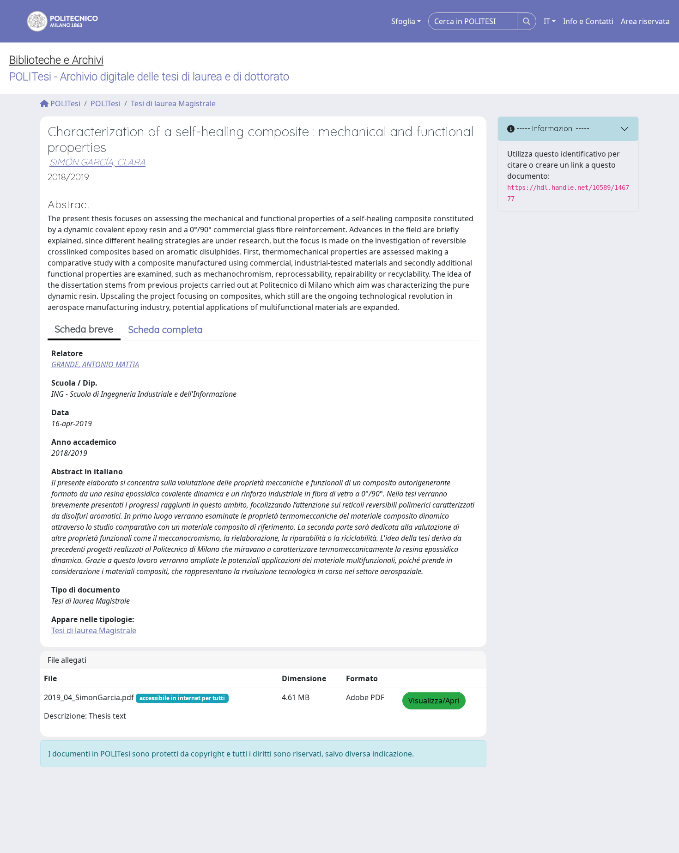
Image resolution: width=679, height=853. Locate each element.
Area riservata (645, 21)
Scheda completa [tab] (165, 329)
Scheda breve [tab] (84, 329)
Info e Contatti (588, 21)
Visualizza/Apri (434, 701)
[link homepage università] (56, 21)
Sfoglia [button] (403, 21)
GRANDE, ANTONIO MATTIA (95, 364)
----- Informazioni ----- (552, 128)
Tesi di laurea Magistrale (173, 103)
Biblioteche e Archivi (56, 60)
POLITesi (64, 103)
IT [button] (547, 21)
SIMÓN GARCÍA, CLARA (97, 162)
